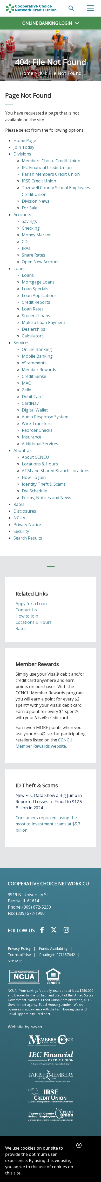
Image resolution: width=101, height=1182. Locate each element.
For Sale (29, 208)
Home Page (25, 140)
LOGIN (47, 23)
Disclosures (25, 511)
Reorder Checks (37, 430)
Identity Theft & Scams (44, 484)
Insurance (31, 437)
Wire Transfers (36, 423)
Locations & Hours (40, 464)
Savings (29, 221)
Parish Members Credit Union (51, 174)
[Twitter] (54, 929)
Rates (19, 504)
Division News (35, 201)
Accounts (22, 214)
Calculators (33, 336)
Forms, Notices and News (46, 497)
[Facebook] (42, 929)
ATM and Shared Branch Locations (55, 470)
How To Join (34, 477)
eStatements (34, 363)
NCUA (19, 518)
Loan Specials (35, 289)
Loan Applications (39, 295)
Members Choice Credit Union (51, 161)
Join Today (24, 147)
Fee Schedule (34, 491)
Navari (36, 1026)
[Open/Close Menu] (90, 8)
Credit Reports (36, 302)
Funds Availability (53, 948)
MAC (26, 383)
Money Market (36, 235)
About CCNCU (35, 457)
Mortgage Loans (38, 282)
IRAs (26, 248)
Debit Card (32, 396)
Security (21, 531)
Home (26, 73)
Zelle (26, 390)
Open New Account (40, 262)
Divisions (22, 154)
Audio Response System (45, 417)
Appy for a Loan (31, 603)
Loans (19, 268)
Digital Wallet (35, 410)
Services (21, 342)
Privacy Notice (27, 524)
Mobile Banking (37, 356)
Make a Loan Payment (43, 322)
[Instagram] (66, 929)
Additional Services (40, 444)
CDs (26, 241)
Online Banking (37, 349)
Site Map (15, 960)
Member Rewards (39, 369)
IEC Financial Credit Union (47, 167)
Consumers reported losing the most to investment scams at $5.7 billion (48, 824)
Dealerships (33, 329)
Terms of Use (19, 954)
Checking (31, 228)
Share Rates (33, 255)
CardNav (30, 403)
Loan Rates (33, 309)
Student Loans (36, 315)
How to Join (27, 616)
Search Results (28, 538)
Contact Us (26, 610)
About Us (23, 450)
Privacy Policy (19, 948)
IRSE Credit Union (39, 181)
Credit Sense (34, 376)
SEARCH (71, 8)
